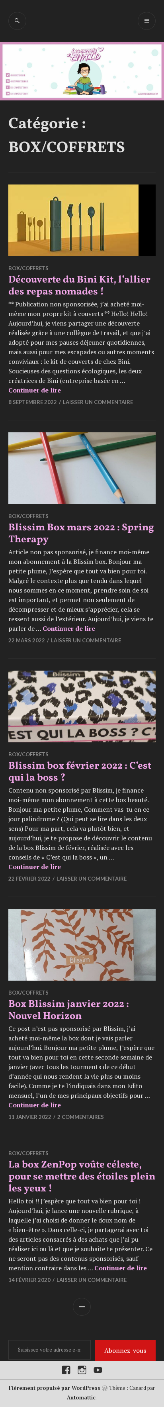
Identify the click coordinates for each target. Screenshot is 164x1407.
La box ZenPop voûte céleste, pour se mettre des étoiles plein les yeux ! (81, 1177)
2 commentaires (80, 1117)
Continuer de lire (34, 390)
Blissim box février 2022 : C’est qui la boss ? (79, 772)
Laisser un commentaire (98, 402)
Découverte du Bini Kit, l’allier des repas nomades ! (79, 286)
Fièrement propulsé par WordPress (54, 1387)
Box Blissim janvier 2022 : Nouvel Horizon (68, 1010)
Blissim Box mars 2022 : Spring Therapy (81, 534)
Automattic (81, 1397)
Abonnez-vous (125, 1350)
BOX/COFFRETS (28, 268)
